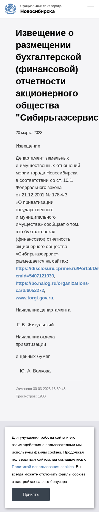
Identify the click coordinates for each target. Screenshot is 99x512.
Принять (31, 494)
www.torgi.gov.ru (34, 297)
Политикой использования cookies (43, 466)
